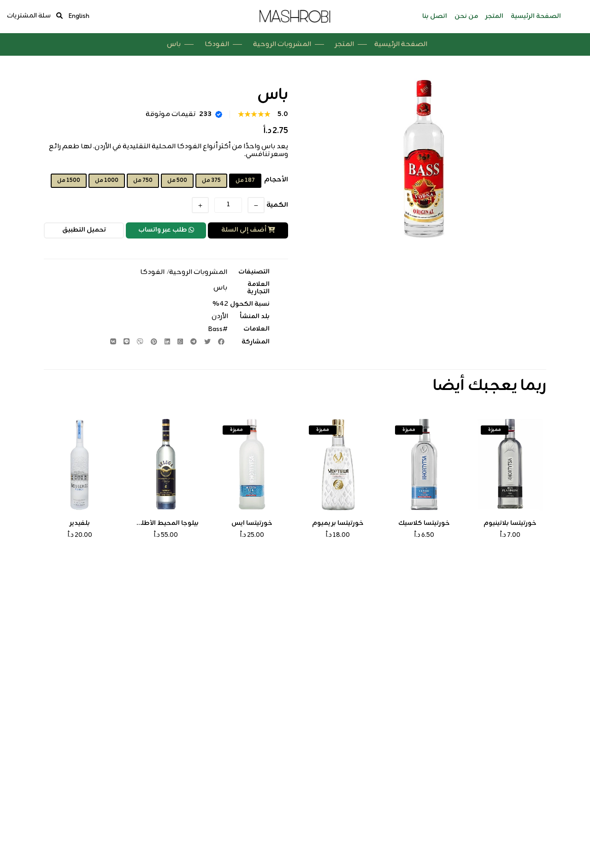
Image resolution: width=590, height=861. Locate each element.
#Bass (217, 329)
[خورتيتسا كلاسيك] (424, 465)
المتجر (494, 16)
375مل (211, 180)
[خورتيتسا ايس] (252, 465)
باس (220, 288)
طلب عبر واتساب (162, 230)
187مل (245, 180)
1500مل (68, 180)
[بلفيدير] (80, 465)
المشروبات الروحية (282, 44)
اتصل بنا (434, 16)
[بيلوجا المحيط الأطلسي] (166, 465)
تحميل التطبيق (84, 230)
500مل (177, 180)
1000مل (106, 180)
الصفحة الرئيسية (536, 16)
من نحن (466, 16)
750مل (143, 180)
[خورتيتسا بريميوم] (338, 465)
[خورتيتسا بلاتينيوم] (510, 465)
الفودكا (217, 44)
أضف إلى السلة (243, 230)
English (78, 16)
